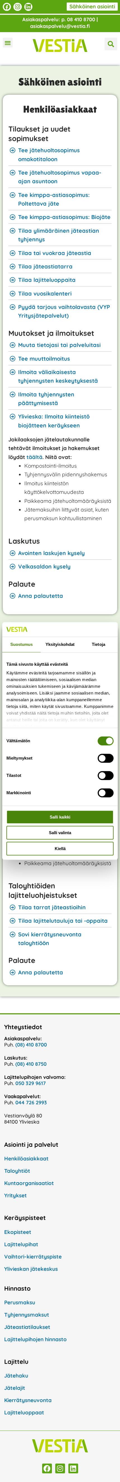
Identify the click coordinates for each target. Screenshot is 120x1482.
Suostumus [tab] (21, 644)
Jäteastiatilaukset (27, 1327)
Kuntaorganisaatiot (29, 1183)
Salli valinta (60, 833)
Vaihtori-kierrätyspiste (33, 1256)
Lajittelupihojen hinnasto (35, 1339)
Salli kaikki (60, 817)
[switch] (106, 758)
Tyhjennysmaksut (26, 1314)
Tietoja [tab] (98, 644)
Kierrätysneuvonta (28, 1400)
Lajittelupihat (21, 1244)
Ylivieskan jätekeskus (31, 1268)
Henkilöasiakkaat (60, 109)
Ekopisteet (17, 1232)
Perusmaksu (19, 1302)
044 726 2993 (31, 1102)
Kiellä (60, 848)
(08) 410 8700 (31, 1044)
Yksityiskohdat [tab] (60, 644)
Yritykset (15, 1195)
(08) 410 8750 (31, 1064)
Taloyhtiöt (17, 1170)
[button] (8, 42)
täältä (34, 457)
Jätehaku (16, 1375)
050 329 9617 (30, 1083)
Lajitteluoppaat (24, 1412)
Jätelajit (14, 1388)
